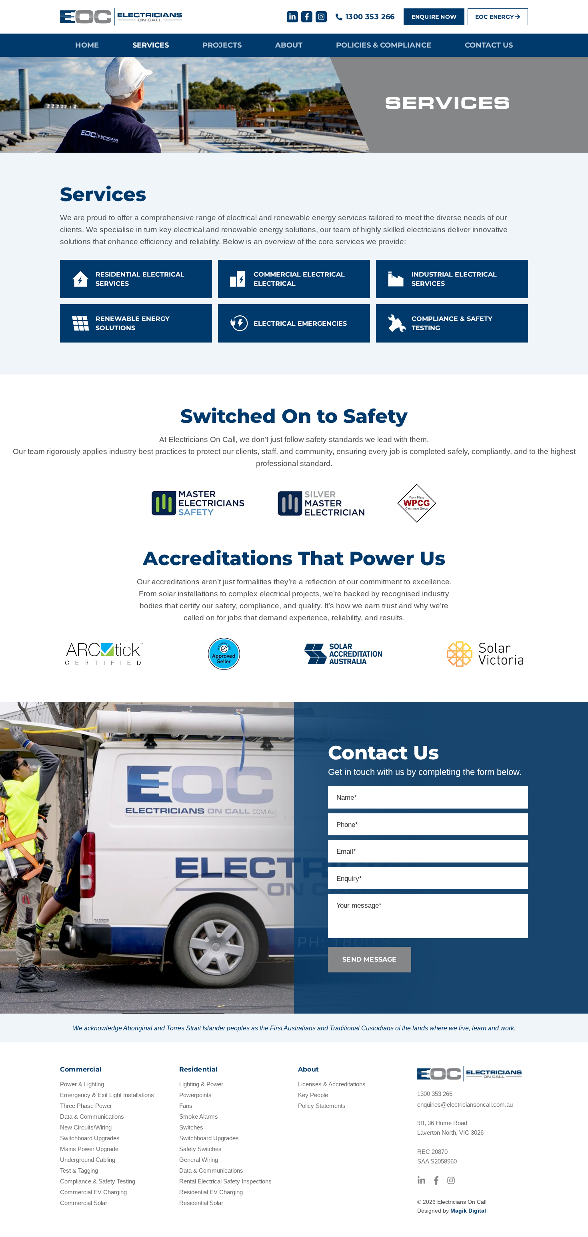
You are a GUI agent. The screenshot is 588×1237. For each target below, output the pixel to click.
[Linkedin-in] (292, 16)
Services (150, 45)
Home (87, 45)
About (288, 45)
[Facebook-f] (306, 16)
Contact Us (489, 45)
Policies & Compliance (383, 45)
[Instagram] (321, 16)
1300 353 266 (370, 16)
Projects (222, 45)
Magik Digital (468, 1210)
